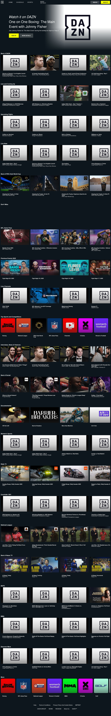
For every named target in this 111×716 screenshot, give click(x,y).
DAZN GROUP (41, 709)
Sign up (105, 2)
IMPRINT (78, 705)
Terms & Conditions (44, 705)
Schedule (20, 2)
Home (11, 2)
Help (35, 705)
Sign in (95, 2)
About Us (66, 709)
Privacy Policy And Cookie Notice (63, 705)
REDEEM (58, 709)
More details (43, 2)
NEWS (51, 709)
